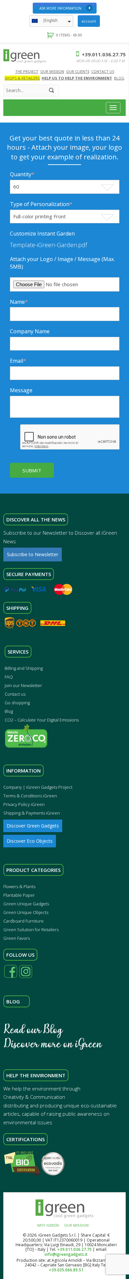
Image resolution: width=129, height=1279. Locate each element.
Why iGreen (48, 1225)
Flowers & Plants (19, 886)
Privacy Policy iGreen (24, 804)
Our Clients (77, 71)
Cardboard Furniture (23, 921)
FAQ (9, 677)
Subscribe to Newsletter (32, 554)
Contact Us (102, 71)
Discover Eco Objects (30, 841)
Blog (119, 78)
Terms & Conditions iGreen (30, 796)
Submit (31, 470)
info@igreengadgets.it (66, 1254)
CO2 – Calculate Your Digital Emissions (42, 720)
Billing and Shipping (24, 668)
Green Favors (16, 938)
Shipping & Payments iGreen (31, 813)
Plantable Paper (19, 895)
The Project (26, 71)
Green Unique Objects (25, 912)
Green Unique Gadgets (26, 904)
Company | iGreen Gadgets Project (37, 787)
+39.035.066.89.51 (66, 1270)
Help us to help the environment (77, 78)
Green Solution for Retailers (31, 930)
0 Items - (69, 34)
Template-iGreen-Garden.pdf (48, 245)
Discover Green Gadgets (33, 826)
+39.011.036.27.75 (103, 54)
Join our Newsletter (23, 685)
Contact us (15, 694)
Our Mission (52, 71)
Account (89, 21)
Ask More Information (60, 8)
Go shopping (17, 703)
